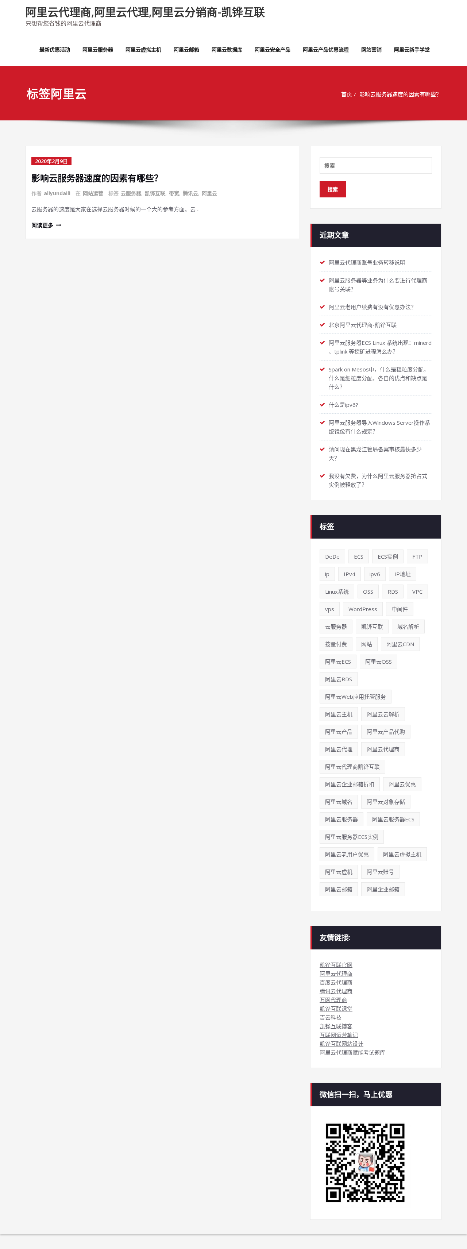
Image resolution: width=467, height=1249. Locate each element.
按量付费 (336, 644)
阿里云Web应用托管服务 (355, 696)
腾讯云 (190, 193)
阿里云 (209, 193)
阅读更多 (42, 225)
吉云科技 (330, 1017)
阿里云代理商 (383, 749)
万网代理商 (333, 999)
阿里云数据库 (227, 49)
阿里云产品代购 (386, 731)
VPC (417, 591)
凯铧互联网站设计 (341, 1043)
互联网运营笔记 (339, 1034)
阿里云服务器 (97, 49)
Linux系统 (337, 591)
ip (327, 574)
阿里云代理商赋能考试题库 (352, 1052)
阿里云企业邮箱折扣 (349, 784)
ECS (358, 556)
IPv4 (349, 574)
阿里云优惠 (402, 784)
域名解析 (408, 626)
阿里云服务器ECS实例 (351, 836)
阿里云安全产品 (272, 49)
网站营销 (371, 49)
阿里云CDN (400, 644)
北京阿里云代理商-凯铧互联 (363, 324)
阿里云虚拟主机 (143, 49)
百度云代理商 (336, 982)
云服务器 (131, 193)
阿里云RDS (338, 679)
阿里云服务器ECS (393, 819)
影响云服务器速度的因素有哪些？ (400, 94)
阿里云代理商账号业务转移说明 (367, 262)
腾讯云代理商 (336, 991)
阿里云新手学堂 (412, 49)
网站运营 (93, 193)
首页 (346, 94)
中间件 (399, 609)
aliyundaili (57, 193)
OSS (368, 591)
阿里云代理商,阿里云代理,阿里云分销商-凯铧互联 (145, 11)
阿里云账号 (380, 871)
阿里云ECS (338, 661)
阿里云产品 (338, 731)
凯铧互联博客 (336, 1026)
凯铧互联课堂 (336, 1008)
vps (329, 609)
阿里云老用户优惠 (347, 854)
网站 (366, 644)
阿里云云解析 (383, 714)
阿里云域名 (338, 801)
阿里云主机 (338, 714)
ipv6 (375, 574)
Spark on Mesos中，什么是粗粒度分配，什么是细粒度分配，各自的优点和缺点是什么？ (379, 378)
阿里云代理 (338, 749)
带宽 (174, 193)
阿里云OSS (378, 661)
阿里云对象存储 (386, 801)
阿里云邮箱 (186, 49)
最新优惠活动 (54, 49)
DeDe (332, 556)
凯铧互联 (155, 193)
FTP (417, 556)
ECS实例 (388, 556)
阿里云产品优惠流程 (326, 49)
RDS (392, 591)
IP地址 (402, 574)
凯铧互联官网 (336, 964)
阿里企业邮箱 (383, 889)
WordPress (362, 609)
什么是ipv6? (343, 404)
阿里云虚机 (338, 871)
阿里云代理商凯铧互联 (352, 766)
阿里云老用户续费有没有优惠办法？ (372, 307)
